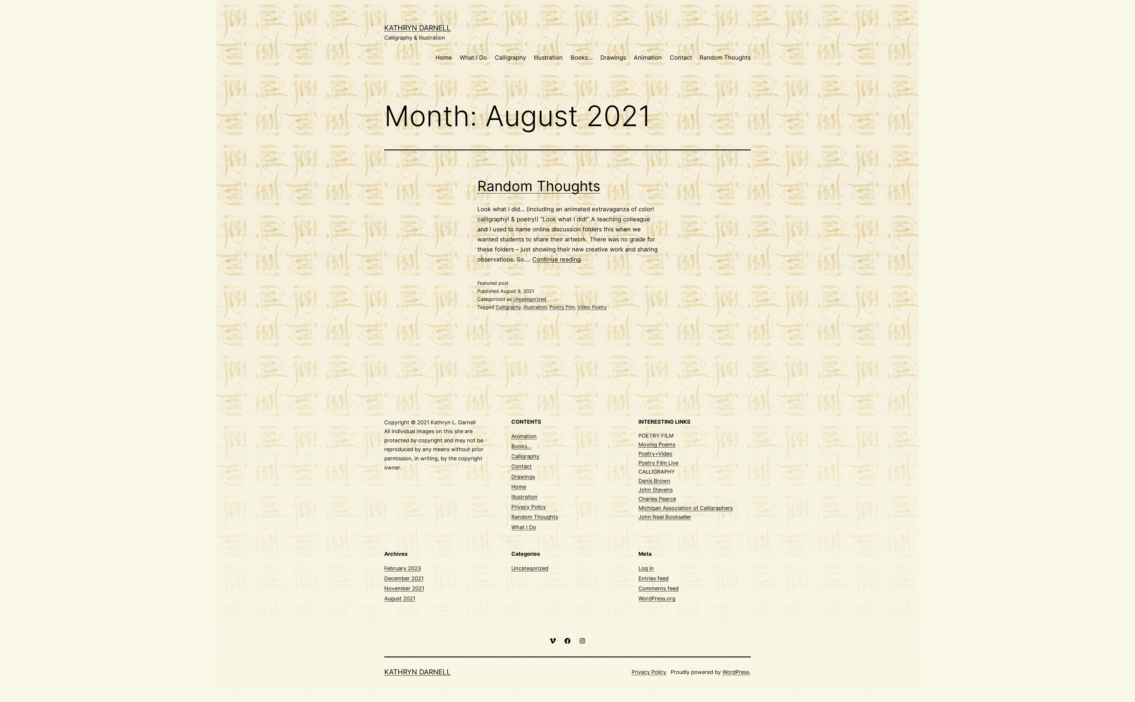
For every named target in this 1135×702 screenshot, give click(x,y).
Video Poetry (592, 307)
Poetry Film (562, 307)
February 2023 (402, 568)
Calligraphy (510, 57)
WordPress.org (656, 598)
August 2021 (399, 598)
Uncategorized (529, 299)
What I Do (473, 57)
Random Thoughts (725, 57)
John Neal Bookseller (664, 517)
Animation (648, 57)
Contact (681, 57)
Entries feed (653, 578)
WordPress (735, 672)
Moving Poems (656, 444)
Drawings (613, 57)
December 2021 (404, 578)
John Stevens (655, 490)
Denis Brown (654, 481)
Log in (646, 568)
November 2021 (404, 588)
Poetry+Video (655, 454)
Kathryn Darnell (417, 28)
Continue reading (556, 259)
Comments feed (658, 588)
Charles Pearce (657, 499)
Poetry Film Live (658, 463)
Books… (582, 57)
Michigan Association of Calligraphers (685, 508)
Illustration (548, 57)
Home (443, 57)
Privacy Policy (528, 507)
